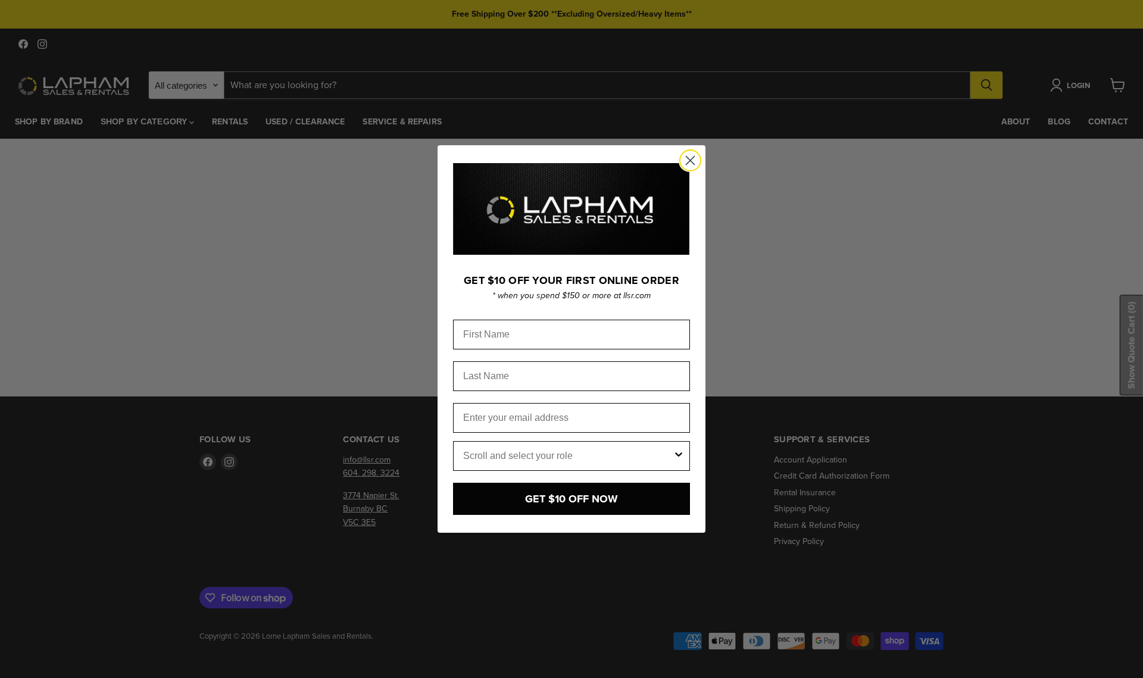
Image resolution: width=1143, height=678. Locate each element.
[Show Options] (679, 456)
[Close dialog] (690, 160)
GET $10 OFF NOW (571, 499)
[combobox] (568, 456)
